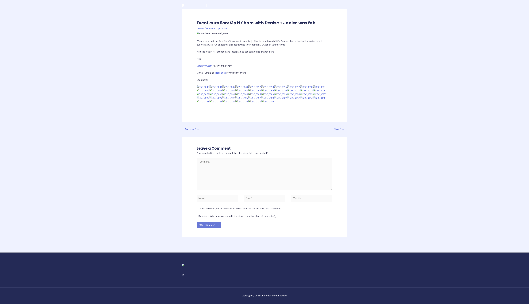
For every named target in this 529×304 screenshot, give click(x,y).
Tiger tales (220, 72)
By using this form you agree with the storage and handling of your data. (237, 216)
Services (307, 7)
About (295, 7)
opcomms (222, 28)
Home (284, 7)
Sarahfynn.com (205, 65)
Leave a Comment (206, 28)
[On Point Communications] (194, 6)
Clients (318, 7)
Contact (341, 7)
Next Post (340, 129)
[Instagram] (183, 274)
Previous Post (190, 129)
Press (330, 7)
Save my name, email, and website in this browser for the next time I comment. (240, 208)
